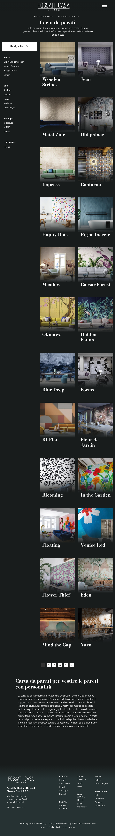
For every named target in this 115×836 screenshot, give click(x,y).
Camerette (100, 806)
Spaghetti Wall (11, 70)
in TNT (7, 127)
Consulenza (64, 783)
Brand (62, 787)
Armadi (98, 802)
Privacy (43, 827)
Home (37, 17)
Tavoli (79, 783)
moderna (8, 103)
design (7, 99)
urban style (9, 108)
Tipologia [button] (8, 118)
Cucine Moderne (63, 807)
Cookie (52, 827)
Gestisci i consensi (66, 827)
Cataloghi (63, 790)
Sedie (79, 786)
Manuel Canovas (11, 66)
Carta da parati (72, 17)
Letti (97, 795)
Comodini (99, 798)
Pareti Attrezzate (82, 805)
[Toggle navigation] (104, 7)
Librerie (80, 800)
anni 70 (7, 90)
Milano (7, 147)
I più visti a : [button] (10, 142)
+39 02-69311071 (18, 807)
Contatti (62, 794)
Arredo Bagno (101, 783)
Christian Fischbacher (14, 62)
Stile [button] (6, 86)
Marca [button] (7, 57)
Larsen (7, 75)
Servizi (62, 780)
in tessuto (8, 123)
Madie (98, 776)
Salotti (98, 780)
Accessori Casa (51, 17)
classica (8, 95)
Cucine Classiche (81, 778)
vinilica (7, 131)
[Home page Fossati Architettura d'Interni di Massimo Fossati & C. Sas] (54, 7)
